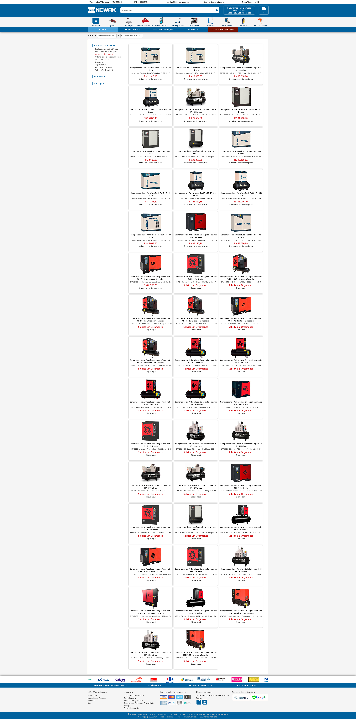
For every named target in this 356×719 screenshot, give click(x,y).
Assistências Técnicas (97, 698)
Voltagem (99, 83)
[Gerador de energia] (194, 20)
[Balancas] (128, 20)
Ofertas (103, 29)
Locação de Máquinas (224, 29)
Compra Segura (133, 29)
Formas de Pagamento (133, 700)
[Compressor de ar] (145, 20)
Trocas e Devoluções (164, 29)
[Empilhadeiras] (161, 20)
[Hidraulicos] (227, 20)
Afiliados (194, 29)
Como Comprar (130, 698)
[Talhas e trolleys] (260, 20)
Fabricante (99, 76)
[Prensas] (243, 20)
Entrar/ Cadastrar (249, 2)
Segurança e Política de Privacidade (139, 703)
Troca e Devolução (131, 708)
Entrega (127, 705)
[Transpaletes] (178, 20)
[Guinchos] (210, 20)
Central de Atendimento (214, 2)
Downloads (92, 695)
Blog (89, 703)
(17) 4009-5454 (117, 2)
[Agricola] (112, 20)
